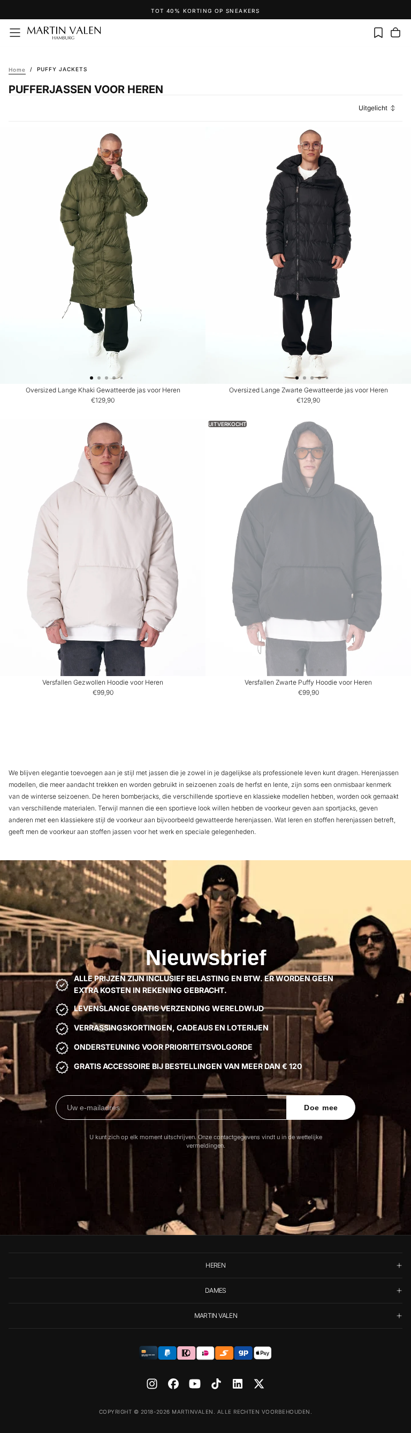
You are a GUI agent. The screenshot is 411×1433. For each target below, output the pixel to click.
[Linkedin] (237, 1383)
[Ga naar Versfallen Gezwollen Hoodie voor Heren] (103, 547)
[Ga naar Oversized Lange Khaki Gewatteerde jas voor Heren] (103, 255)
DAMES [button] (215, 1290)
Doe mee (321, 1107)
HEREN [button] (215, 1265)
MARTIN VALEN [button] (215, 1315)
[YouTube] (194, 1383)
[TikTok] (216, 1383)
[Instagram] (152, 1383)
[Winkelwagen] (395, 32)
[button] (15, 32)
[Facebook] (173, 1383)
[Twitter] (259, 1383)
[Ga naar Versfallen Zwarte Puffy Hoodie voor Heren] (308, 547)
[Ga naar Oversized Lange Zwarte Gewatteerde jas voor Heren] (308, 255)
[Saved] (378, 32)
